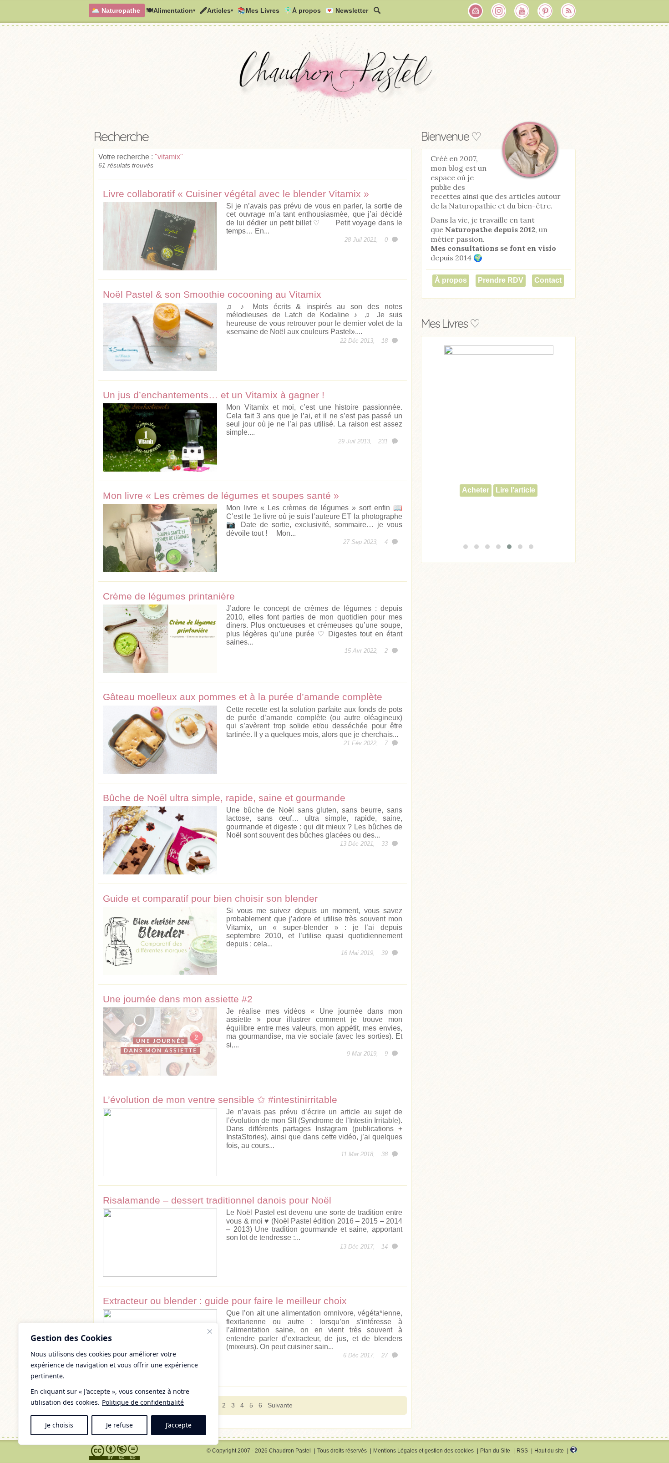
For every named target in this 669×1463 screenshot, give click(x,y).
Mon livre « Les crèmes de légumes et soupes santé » (221, 495)
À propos (451, 280)
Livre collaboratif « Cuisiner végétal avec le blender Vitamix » (236, 193)
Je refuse (119, 1425)
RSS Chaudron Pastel (568, 11)
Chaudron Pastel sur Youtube (522, 11)
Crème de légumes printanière (169, 596)
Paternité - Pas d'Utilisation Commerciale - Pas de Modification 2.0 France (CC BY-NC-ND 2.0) (114, 1452)
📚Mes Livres (258, 10)
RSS (522, 1451)
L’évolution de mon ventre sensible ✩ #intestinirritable (220, 1099)
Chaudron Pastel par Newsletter (475, 11)
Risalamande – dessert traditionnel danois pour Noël (217, 1200)
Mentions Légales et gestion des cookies (423, 1451)
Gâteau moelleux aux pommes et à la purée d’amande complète (242, 696)
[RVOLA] (573, 1451)
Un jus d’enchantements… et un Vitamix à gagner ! (213, 395)
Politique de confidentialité (143, 1402)
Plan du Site (495, 1451)
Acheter (475, 511)
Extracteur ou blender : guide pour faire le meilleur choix (225, 1300)
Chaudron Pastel (334, 80)
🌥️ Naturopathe (115, 10)
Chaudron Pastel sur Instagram (498, 11)
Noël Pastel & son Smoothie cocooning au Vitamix (212, 294)
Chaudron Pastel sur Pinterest (545, 11)
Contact (548, 280)
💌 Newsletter (346, 10)
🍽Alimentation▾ (170, 10)
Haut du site (549, 1451)
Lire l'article (515, 511)
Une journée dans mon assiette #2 (178, 999)
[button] (465, 546)
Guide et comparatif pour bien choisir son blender (210, 898)
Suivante (280, 1405)
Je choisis (59, 1425)
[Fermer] (210, 1331)
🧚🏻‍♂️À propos (302, 10)
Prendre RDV (500, 280)
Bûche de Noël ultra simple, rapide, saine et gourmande (224, 797)
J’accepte (179, 1425)
